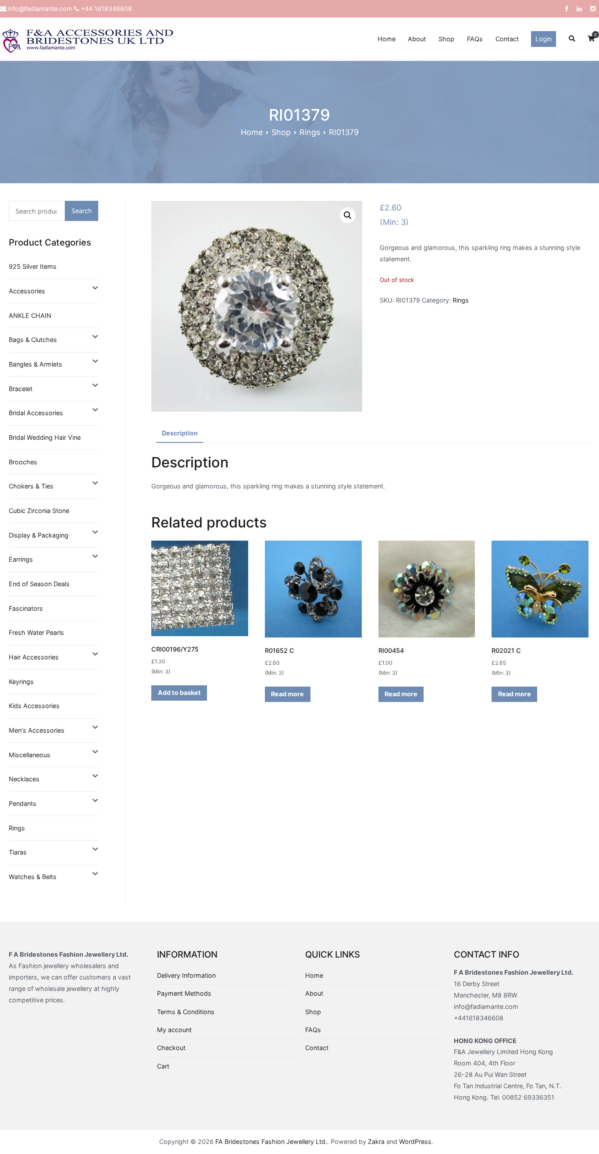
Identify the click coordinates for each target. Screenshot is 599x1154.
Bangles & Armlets (35, 364)
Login (543, 39)
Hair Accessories (34, 657)
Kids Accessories (34, 705)
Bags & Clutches (33, 339)
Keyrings (21, 681)
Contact (507, 39)
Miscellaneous (29, 755)
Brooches (23, 462)
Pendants (22, 803)
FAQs (475, 39)
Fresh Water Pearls (36, 632)
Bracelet (20, 388)
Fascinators (26, 608)
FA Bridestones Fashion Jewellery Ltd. (271, 1141)
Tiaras (18, 852)
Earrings (21, 559)
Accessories (27, 291)
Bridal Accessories (36, 413)
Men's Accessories (36, 730)
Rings (310, 132)
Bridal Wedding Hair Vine (45, 437)
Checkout (171, 1047)
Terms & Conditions (185, 1011)
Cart (163, 1066)
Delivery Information (186, 975)
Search (81, 210)
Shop (446, 39)
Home (387, 39)
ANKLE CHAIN (30, 315)
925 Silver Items (33, 266)
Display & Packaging (38, 535)
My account (174, 1029)
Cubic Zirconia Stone (39, 510)
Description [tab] (180, 433)
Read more (287, 694)
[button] (348, 215)
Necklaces (24, 779)
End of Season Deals (39, 584)
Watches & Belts (33, 876)
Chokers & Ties (31, 486)
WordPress (415, 1141)
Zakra (376, 1141)
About (417, 39)
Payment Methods (184, 993)
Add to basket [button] (179, 692)
